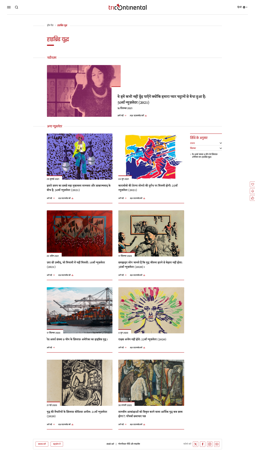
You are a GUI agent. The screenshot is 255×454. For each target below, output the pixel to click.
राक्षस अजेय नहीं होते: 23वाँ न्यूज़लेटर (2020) (142, 340)
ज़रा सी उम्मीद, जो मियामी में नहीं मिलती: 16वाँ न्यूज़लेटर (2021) (76, 265)
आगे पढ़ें (120, 115)
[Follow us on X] (195, 444)
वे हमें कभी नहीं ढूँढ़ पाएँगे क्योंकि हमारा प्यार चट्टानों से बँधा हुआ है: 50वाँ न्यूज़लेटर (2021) (161, 100)
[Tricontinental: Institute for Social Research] (128, 7)
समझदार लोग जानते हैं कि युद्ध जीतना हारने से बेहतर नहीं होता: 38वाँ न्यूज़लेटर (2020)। (150, 265)
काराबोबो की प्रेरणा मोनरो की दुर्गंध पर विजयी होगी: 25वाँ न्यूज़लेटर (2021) (148, 188)
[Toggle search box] (16, 7)
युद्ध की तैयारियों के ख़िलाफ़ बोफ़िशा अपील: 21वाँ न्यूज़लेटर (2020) (77, 414)
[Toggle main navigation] (8, 7)
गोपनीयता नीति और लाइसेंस (129, 443)
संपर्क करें (110, 444)
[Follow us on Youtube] (216, 444)
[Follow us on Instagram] (209, 444)
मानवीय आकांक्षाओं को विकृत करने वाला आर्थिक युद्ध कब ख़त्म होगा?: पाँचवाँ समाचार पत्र (150, 414)
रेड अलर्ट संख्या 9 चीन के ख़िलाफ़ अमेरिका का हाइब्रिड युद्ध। (205, 155)
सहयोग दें (57, 444)
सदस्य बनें (42, 444)
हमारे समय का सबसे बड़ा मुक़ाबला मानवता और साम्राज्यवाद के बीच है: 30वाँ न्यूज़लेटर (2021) (79, 188)
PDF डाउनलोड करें (137, 115)
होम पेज (50, 25)
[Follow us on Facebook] (202, 444)
